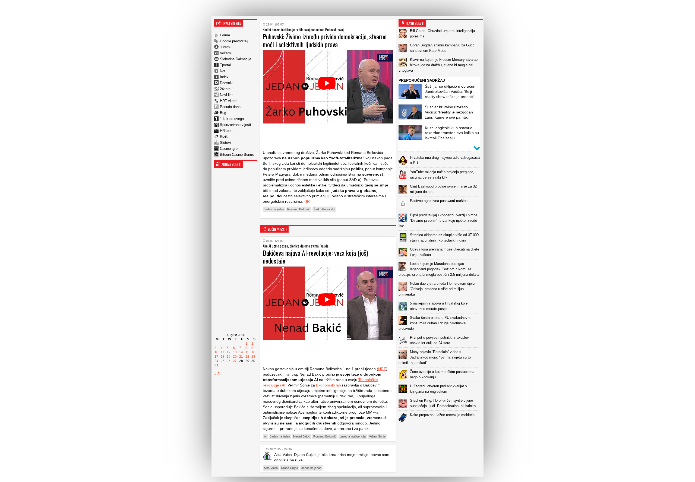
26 (228, 361)
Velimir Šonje (377, 436)
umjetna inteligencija (353, 436)
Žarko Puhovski (324, 209)
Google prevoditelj (234, 41)
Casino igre (229, 149)
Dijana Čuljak (289, 468)
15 (247, 352)
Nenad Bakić (301, 436)
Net (222, 71)
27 (235, 361)
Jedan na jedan (274, 209)
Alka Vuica (271, 468)
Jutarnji (225, 47)
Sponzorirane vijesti (235, 125)
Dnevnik (226, 83)
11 (222, 352)
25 (223, 361)
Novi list (226, 95)
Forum (225, 35)
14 (241, 352)
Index (224, 77)
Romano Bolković (298, 209)
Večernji (226, 53)
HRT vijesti (228, 101)
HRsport (226, 131)
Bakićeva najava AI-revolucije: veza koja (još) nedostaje (315, 256)
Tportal (225, 65)
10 (216, 352)
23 (253, 357)
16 (253, 352)
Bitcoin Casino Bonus (237, 155)
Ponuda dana (230, 107)
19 (228, 357)
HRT (308, 201)
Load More (441, 433)
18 (223, 357)
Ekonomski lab (328, 385)
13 (235, 352)
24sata (225, 89)
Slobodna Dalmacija (235, 59)
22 (247, 357)
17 (216, 357)
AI (265, 436)
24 (216, 361)
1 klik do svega (232, 119)
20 (235, 357)
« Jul (218, 374)
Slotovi (225, 143)
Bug (223, 113)
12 (228, 352)
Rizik (224, 137)
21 (241, 357)
